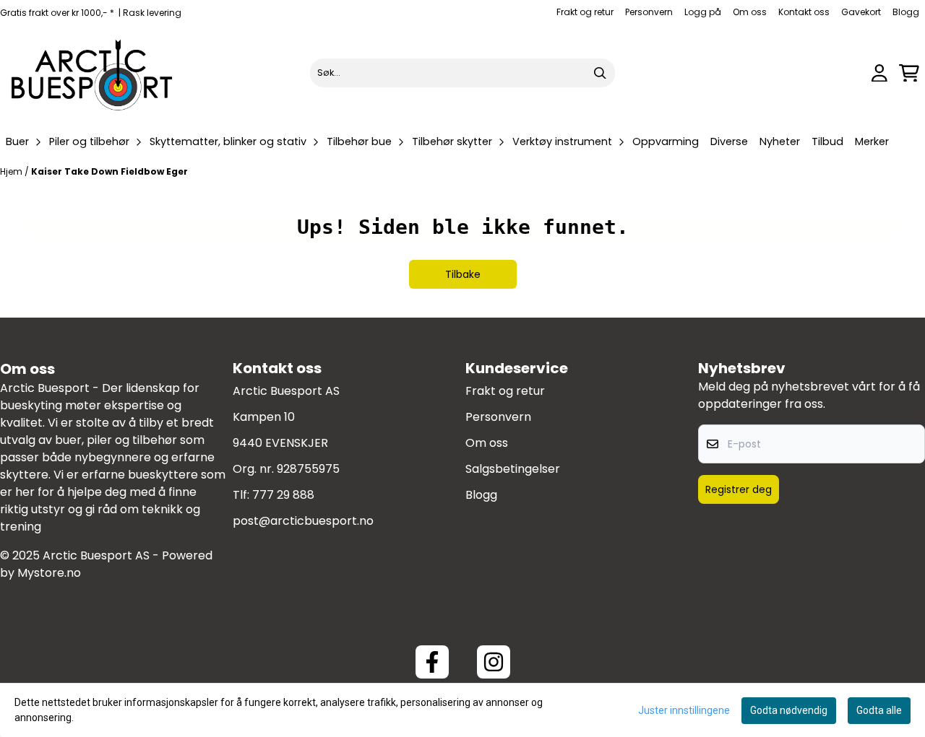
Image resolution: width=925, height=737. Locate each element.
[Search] (600, 72)
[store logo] (92, 73)
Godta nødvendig (788, 710)
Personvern (649, 12)
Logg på (702, 12)
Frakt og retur (585, 12)
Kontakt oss (804, 12)
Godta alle (879, 710)
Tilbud (827, 141)
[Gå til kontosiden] (879, 73)
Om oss (750, 12)
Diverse (729, 141)
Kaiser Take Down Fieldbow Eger (109, 171)
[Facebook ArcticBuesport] (432, 662)
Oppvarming (665, 141)
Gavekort (861, 12)
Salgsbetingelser (512, 469)
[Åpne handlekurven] (909, 73)
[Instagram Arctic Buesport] (493, 662)
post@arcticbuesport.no (303, 521)
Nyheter (780, 141)
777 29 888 (283, 495)
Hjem (12, 171)
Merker (872, 141)
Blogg (905, 12)
